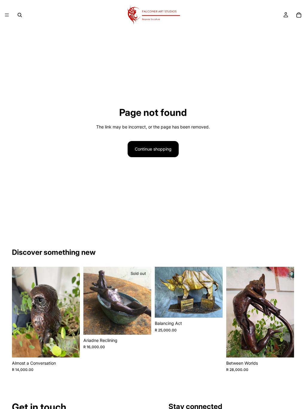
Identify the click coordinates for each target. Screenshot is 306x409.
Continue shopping (153, 149)
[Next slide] (144, 300)
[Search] (19, 15)
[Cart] (298, 15)
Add (75, 348)
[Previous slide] (90, 300)
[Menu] (7, 15)
